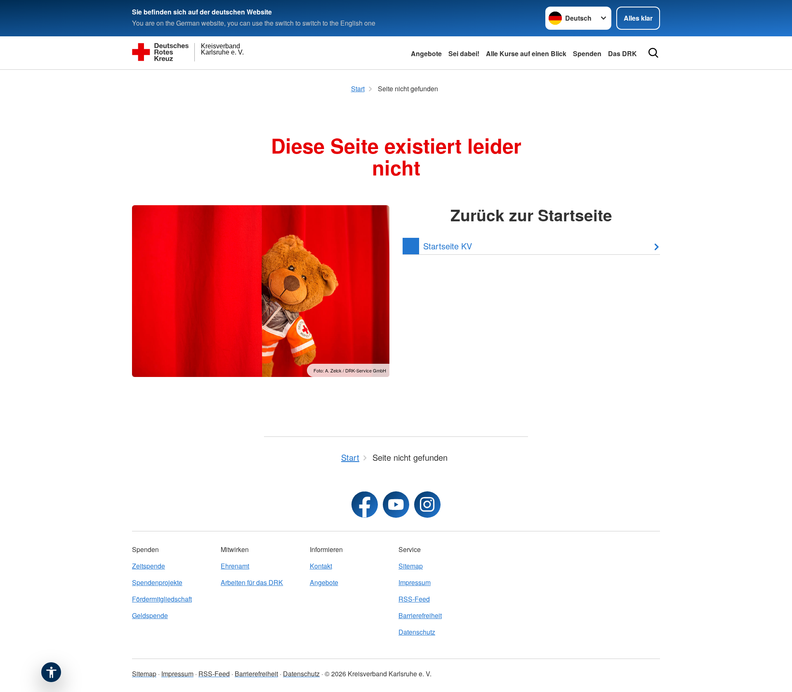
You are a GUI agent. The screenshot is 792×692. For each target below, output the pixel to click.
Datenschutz (416, 632)
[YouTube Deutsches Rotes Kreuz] (396, 504)
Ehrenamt (235, 566)
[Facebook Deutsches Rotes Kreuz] (364, 504)
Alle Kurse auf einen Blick (526, 53)
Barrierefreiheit (420, 615)
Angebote (426, 53)
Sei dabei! (463, 53)
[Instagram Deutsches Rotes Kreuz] (427, 504)
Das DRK (622, 53)
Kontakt (321, 566)
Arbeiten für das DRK (252, 582)
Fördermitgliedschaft (162, 599)
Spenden (587, 53)
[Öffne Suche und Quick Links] (653, 52)
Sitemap (410, 566)
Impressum (414, 582)
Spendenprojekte (157, 582)
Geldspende (150, 615)
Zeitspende (148, 566)
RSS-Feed (414, 599)
